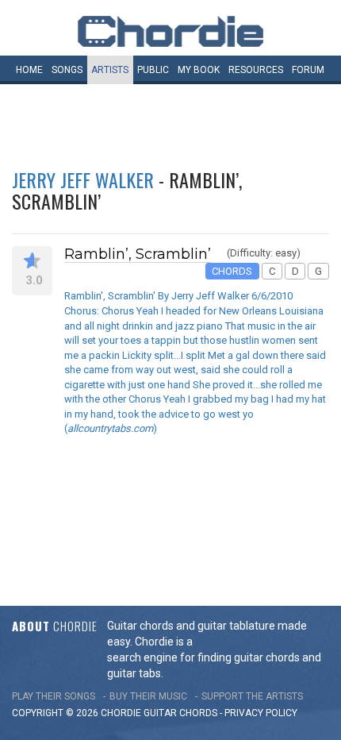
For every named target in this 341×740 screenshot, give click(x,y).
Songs (67, 69)
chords (198, 713)
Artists (109, 69)
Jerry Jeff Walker (83, 179)
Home (29, 69)
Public (153, 69)
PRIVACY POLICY (260, 713)
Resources (255, 69)
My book (199, 69)
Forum (308, 69)
